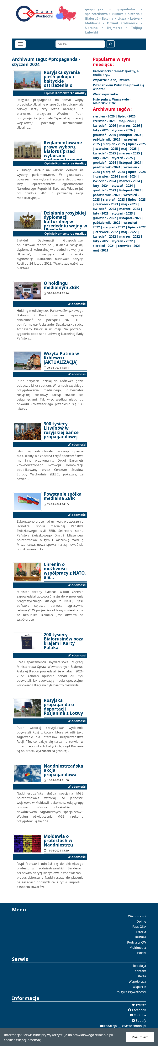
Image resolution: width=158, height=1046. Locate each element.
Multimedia (137, 947)
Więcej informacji (29, 1040)
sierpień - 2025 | (115, 144)
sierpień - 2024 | (115, 172)
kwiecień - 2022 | (106, 236)
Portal (141, 953)
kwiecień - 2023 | (106, 209)
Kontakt (140, 971)
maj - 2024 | (130, 176)
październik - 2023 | (108, 195)
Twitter (141, 1005)
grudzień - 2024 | (106, 162)
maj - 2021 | (102, 250)
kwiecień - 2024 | (106, 181)
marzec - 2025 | (130, 153)
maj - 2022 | (130, 232)
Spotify (141, 1020)
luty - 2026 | (102, 130)
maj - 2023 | (130, 204)
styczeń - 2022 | (123, 241)
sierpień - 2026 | (105, 116)
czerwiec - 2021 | (130, 246)
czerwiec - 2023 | (108, 204)
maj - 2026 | (128, 121)
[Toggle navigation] (20, 44)
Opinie (141, 921)
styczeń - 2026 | (123, 130)
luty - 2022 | (102, 241)
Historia (140, 932)
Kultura (140, 937)
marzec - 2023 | (130, 209)
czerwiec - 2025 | (108, 149)
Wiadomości (137, 916)
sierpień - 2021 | (105, 246)
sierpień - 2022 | (115, 227)
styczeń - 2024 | (123, 186)
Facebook (139, 1010)
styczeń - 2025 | (123, 158)
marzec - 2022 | (130, 236)
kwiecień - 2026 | (106, 125)
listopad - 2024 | (131, 162)
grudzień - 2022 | (106, 218)
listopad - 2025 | (131, 135)
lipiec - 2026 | (128, 116)
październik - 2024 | (108, 167)
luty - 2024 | (102, 186)
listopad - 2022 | (131, 218)
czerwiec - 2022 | (108, 232)
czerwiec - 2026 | (106, 121)
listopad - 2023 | (131, 190)
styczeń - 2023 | (123, 213)
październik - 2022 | (108, 222)
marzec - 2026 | (130, 125)
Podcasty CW (136, 942)
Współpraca (137, 981)
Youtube (140, 1015)
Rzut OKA (139, 926)
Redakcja (139, 966)
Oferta (141, 976)
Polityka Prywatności (131, 992)
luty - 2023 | (102, 213)
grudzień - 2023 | (106, 190)
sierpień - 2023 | (115, 199)
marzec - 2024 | (130, 181)
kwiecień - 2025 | (106, 153)
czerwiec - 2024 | (108, 176)
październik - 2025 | (108, 139)
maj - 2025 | (130, 149)
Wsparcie (139, 987)
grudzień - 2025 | (106, 135)
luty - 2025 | (102, 158)
